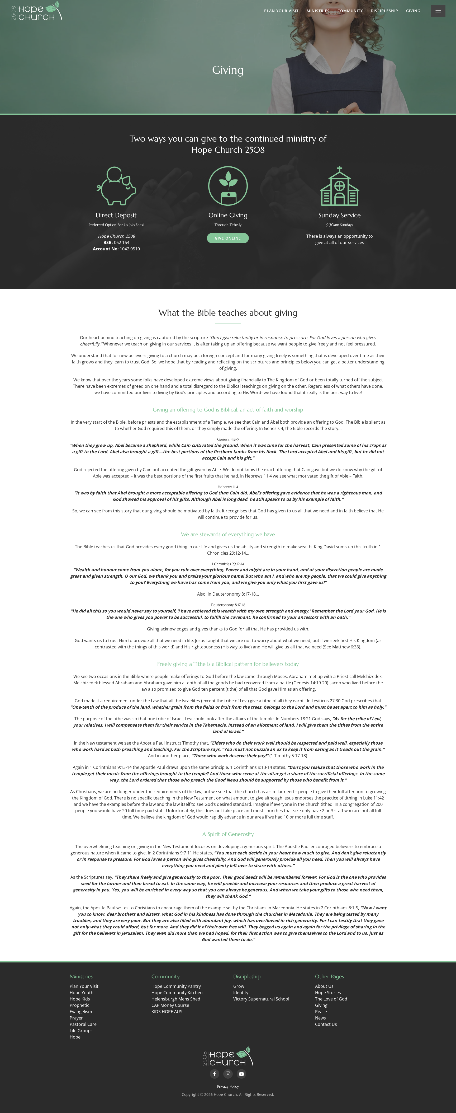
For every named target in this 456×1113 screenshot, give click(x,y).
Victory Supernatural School (261, 999)
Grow (238, 986)
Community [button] (350, 10)
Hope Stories (328, 992)
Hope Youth (81, 992)
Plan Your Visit (281, 10)
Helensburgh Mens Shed (175, 999)
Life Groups (81, 1031)
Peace (321, 1011)
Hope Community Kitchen (177, 992)
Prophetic (79, 1005)
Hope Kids (80, 999)
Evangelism (81, 1011)
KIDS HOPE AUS (166, 1011)
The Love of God (331, 999)
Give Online (228, 238)
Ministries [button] (318, 10)
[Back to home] (37, 10)
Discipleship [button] (384, 10)
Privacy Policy (228, 1086)
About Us (324, 986)
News (320, 1018)
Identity (240, 992)
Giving (413, 10)
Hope (75, 1037)
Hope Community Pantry (176, 986)
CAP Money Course (170, 1005)
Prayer (76, 1018)
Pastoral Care (83, 1024)
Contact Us (326, 1024)
